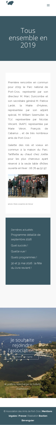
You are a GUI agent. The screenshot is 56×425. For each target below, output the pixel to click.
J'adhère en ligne (22, 357)
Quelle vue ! (18, 251)
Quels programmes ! (24, 257)
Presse (22, 416)
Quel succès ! (19, 245)
